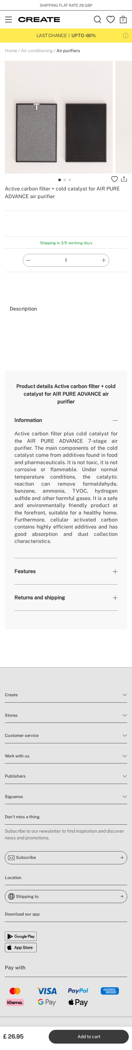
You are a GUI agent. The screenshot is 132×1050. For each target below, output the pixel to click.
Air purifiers (68, 50)
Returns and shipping (39, 597)
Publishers (15, 776)
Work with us (17, 756)
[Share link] (124, 179)
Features (25, 571)
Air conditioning (37, 50)
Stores (11, 715)
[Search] (98, 19)
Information (28, 420)
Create (11, 694)
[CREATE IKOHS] (39, 19)
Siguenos (14, 796)
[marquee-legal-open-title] (125, 35)
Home (11, 50)
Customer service (21, 735)
